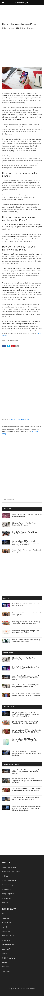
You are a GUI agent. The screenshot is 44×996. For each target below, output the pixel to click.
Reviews (4, 962)
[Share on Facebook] (4, 346)
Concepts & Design (8, 936)
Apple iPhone (6, 922)
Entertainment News (8, 945)
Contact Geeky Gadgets (9, 880)
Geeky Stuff (6, 949)
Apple (13, 419)
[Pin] (13, 346)
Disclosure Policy (7, 885)
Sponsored (5, 967)
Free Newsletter (7, 889)
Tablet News (6, 971)
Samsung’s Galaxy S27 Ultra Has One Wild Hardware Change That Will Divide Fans (26, 731)
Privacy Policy (6, 898)
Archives (5, 876)
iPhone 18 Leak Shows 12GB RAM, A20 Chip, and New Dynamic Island (25, 686)
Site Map (5, 902)
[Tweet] (9, 346)
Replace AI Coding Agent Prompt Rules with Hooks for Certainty (25, 632)
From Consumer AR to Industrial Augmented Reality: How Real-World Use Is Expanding (27, 780)
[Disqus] (22, 470)
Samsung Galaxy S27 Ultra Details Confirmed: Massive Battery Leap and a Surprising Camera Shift (25, 543)
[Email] (17, 346)
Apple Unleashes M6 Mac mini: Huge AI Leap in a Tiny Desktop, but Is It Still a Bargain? (25, 678)
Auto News (5, 927)
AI (3, 913)
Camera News (6, 931)
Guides (26, 419)
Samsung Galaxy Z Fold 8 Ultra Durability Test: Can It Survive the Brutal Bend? (26, 623)
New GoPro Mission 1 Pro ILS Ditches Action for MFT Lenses (25, 533)
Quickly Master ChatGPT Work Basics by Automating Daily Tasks (26, 640)
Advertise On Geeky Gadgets (11, 871)
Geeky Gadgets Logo (8, 894)
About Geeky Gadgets (9, 867)
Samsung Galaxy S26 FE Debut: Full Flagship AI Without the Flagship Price (25, 740)
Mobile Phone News (8, 958)
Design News (6, 940)
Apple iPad (20, 419)
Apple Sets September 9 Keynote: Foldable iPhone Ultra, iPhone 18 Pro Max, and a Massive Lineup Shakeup (26, 808)
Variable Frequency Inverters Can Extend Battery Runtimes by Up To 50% (26, 798)
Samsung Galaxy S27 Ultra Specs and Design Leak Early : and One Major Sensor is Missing (26, 753)
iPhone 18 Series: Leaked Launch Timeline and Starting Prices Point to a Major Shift (26, 695)
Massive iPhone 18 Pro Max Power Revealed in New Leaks (24, 524)
